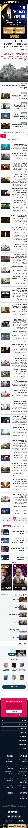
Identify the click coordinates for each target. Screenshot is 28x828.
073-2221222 (23, 756)
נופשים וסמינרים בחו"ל (22, 796)
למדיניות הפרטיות (11, 140)
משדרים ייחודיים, (23, 57)
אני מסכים (13, 140)
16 (12, 520)
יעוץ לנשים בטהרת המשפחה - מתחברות (22, 772)
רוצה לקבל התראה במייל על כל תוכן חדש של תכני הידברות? (14, 132)
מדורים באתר (22, 725)
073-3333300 (10, 774)
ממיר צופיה (24, 791)
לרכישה (12, 654)
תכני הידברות (22, 53)
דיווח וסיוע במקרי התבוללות (7, 778)
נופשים (11, 785)
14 (16, 520)
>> (26, 523)
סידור (24, 748)
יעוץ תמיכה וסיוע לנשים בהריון (22, 779)
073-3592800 (9, 761)
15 (14, 520)
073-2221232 (23, 768)
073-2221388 (23, 761)
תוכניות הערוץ (22, 728)
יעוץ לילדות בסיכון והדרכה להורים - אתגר (7, 765)
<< (26, 518)
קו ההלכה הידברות (9, 771)
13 (19, 520)
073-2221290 (23, 787)
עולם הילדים (23, 732)
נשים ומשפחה (22, 744)
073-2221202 (23, 798)
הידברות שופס (10, 791)
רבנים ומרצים (22, 740)
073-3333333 (23, 793)
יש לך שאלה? (4, 595)
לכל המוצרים (14, 687)
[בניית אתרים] (21, 820)
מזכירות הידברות (23, 754)
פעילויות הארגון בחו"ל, (10, 57)
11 (23, 520)
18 (7, 520)
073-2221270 (10, 787)
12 (21, 520)
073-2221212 (10, 756)
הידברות (14, 53)
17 (9, 520)
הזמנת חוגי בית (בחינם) (22, 785)
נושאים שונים (22, 736)
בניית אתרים (21, 821)
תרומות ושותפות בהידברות (7, 754)
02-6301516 (24, 775)
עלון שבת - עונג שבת (22, 759)
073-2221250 (10, 793)
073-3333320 (10, 768)
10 (26, 520)
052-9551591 (23, 782)
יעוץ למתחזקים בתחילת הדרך (22, 765)
